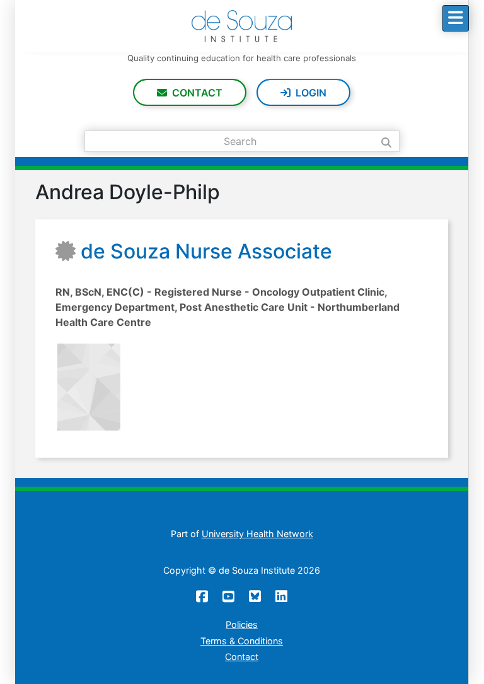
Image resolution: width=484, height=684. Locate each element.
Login (311, 92)
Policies (242, 624)
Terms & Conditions (241, 640)
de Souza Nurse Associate (206, 251)
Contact (197, 92)
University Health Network (257, 533)
